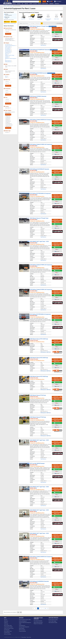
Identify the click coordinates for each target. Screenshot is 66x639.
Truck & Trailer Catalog (52, 621)
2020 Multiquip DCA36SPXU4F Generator (40, 49)
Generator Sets (8, 49)
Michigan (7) (8, 119)
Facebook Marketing (22, 631)
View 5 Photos (26, 382)
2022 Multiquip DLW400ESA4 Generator (39, 581)
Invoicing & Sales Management (24, 626)
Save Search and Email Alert (11, 23)
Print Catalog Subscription (38, 620)
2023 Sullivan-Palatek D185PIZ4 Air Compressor (41, 119)
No (20, 612)
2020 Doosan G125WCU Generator (38, 96)
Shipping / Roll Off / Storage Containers (9, 56)
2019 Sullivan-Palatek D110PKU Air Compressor (41, 144)
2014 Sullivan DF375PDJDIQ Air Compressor (40, 193)
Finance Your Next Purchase (8, 628)
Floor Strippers (8, 48)
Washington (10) (8, 126)
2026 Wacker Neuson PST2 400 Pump (39, 339)
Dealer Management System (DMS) (25, 619)
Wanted (30, 3)
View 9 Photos (26, 78)
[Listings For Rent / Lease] (4, 14)
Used (6, 77)
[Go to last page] (48, 608)
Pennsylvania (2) (9, 123)
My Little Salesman (7, 2)
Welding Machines (8, 61)
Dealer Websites (21, 628)
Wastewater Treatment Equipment (10, 59)
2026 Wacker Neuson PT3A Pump (38, 417)
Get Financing (57, 32)
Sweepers (7, 57)
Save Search (7, 21)
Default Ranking (24, 23)
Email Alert (14, 21)
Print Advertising (6, 629)
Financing (39, 3)
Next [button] (61, 14)
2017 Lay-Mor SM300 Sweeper (37, 463)
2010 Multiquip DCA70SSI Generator (38, 73)
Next (45, 608)
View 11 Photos (26, 587)
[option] (23, 16)
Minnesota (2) (8, 121)
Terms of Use (29, 637)
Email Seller (57, 53)
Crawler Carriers (8, 46)
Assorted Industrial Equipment (10, 45)
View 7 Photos (26, 30)
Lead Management (22, 625)
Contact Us (6, 622)
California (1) (8, 117)
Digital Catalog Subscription (38, 622)
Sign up (44, 1)
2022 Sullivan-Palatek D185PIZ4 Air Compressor (41, 556)
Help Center (6, 621)
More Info (57, 36)
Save (57, 34)
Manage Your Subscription (38, 623)
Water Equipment (8, 60)
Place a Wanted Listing (8, 631)
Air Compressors (8, 44)
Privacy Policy (23, 637)
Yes (18, 612)
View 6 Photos (26, 320)
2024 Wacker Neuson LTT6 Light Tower (39, 26)
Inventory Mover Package (8, 626)
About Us (5, 619)
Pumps (7, 54)
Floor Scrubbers (8, 47)
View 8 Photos (26, 55)
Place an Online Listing (8, 625)
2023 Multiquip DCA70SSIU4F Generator (39, 169)
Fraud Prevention (7, 632)
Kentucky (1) (8, 118)
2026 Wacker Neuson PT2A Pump (38, 395)
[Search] (40, 1)
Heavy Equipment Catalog (53, 622)
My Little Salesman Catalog (53, 619)
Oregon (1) (8, 122)
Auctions (35, 3)
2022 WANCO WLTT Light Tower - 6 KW (39, 241)
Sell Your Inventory (22, 629)
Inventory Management (23, 621)
